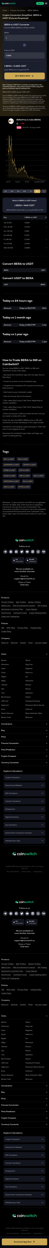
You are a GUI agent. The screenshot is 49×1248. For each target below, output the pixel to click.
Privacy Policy (22, 628)
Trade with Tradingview (10, 616)
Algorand (5, 705)
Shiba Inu (29, 673)
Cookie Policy (6, 631)
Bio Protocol (5, 697)
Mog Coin (29, 664)
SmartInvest (6, 613)
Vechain (4, 685)
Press (30, 643)
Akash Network (7, 713)
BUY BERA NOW (22, 76)
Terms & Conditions (13, 872)
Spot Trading (21, 602)
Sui (26, 677)
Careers (23, 643)
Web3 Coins (5, 606)
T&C (2, 628)
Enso (3, 709)
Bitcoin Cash (6, 717)
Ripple (3, 677)
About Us (4, 643)
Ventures (14, 643)
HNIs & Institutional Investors (24, 606)
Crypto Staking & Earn (38, 613)
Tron (3, 693)
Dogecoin (28, 668)
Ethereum (5, 664)
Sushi (3, 668)
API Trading (42, 606)
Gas (2, 689)
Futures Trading (7, 602)
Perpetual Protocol (32, 701)
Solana (28, 697)
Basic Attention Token (33, 713)
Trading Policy (35, 628)
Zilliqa (3, 681)
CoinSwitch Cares (20, 613)
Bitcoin (3, 660)
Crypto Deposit (31, 609)
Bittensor (29, 717)
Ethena (28, 685)
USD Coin (4, 701)
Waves (28, 689)
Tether (27, 660)
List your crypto (41, 643)
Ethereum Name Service (34, 705)
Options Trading (34, 602)
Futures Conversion (17, 10)
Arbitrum (28, 709)
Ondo (3, 673)
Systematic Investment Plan (12, 609)
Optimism (29, 693)
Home (5, 10)
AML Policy (11, 628)
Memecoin (29, 681)
